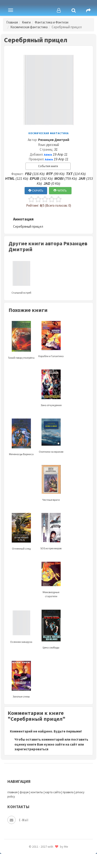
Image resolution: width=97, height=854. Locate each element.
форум (24, 792)
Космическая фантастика (29, 27)
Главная (12, 22)
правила (68, 792)
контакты (37, 792)
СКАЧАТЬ (37, 190)
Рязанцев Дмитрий (53, 140)
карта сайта (53, 792)
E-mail (23, 819)
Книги (26, 22)
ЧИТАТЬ (61, 190)
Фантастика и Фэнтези (51, 22)
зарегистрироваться (31, 749)
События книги (48, 166)
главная (12, 792)
